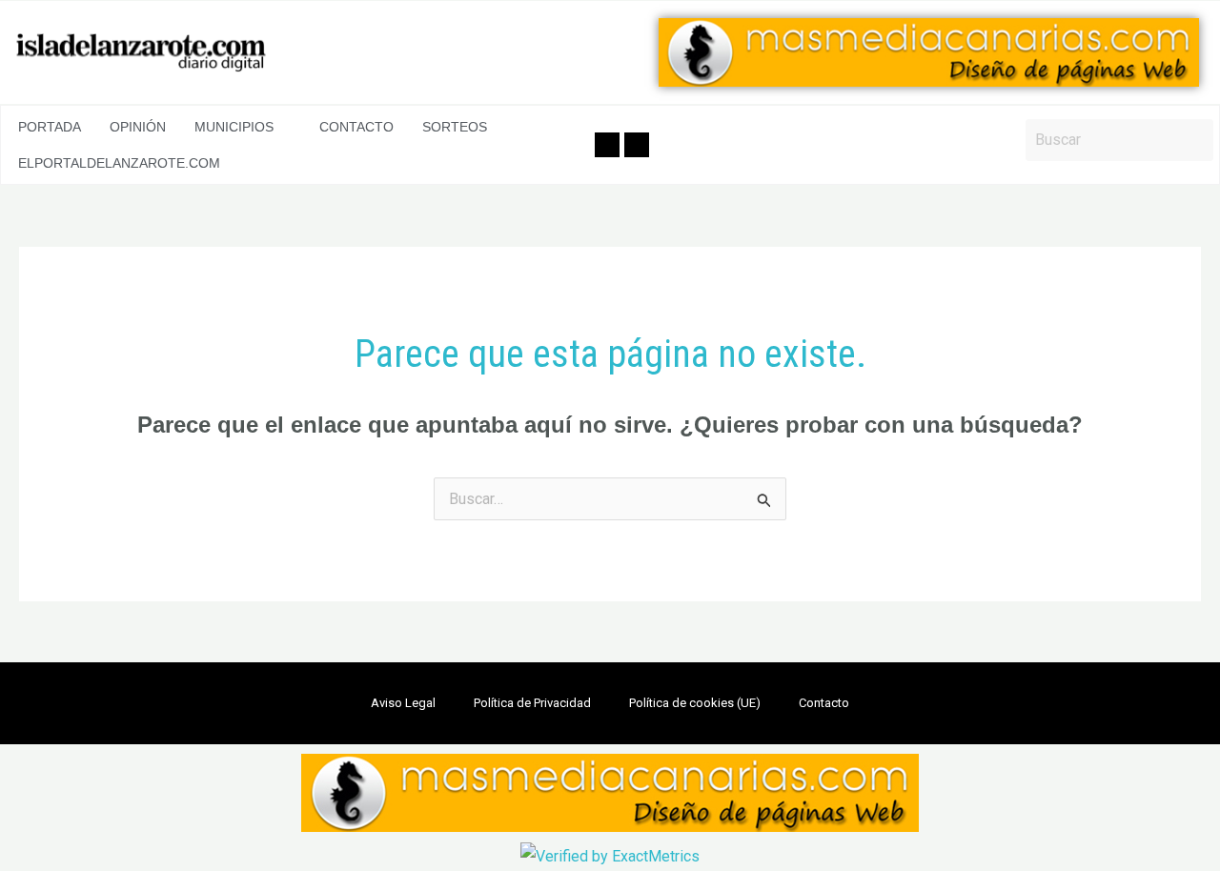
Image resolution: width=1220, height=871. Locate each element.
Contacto (356, 126)
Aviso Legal (403, 703)
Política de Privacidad (532, 703)
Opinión (138, 126)
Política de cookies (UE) (695, 703)
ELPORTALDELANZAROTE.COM (119, 163)
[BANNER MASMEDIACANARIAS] (929, 52)
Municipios (234, 126)
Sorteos (454, 126)
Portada (49, 126)
